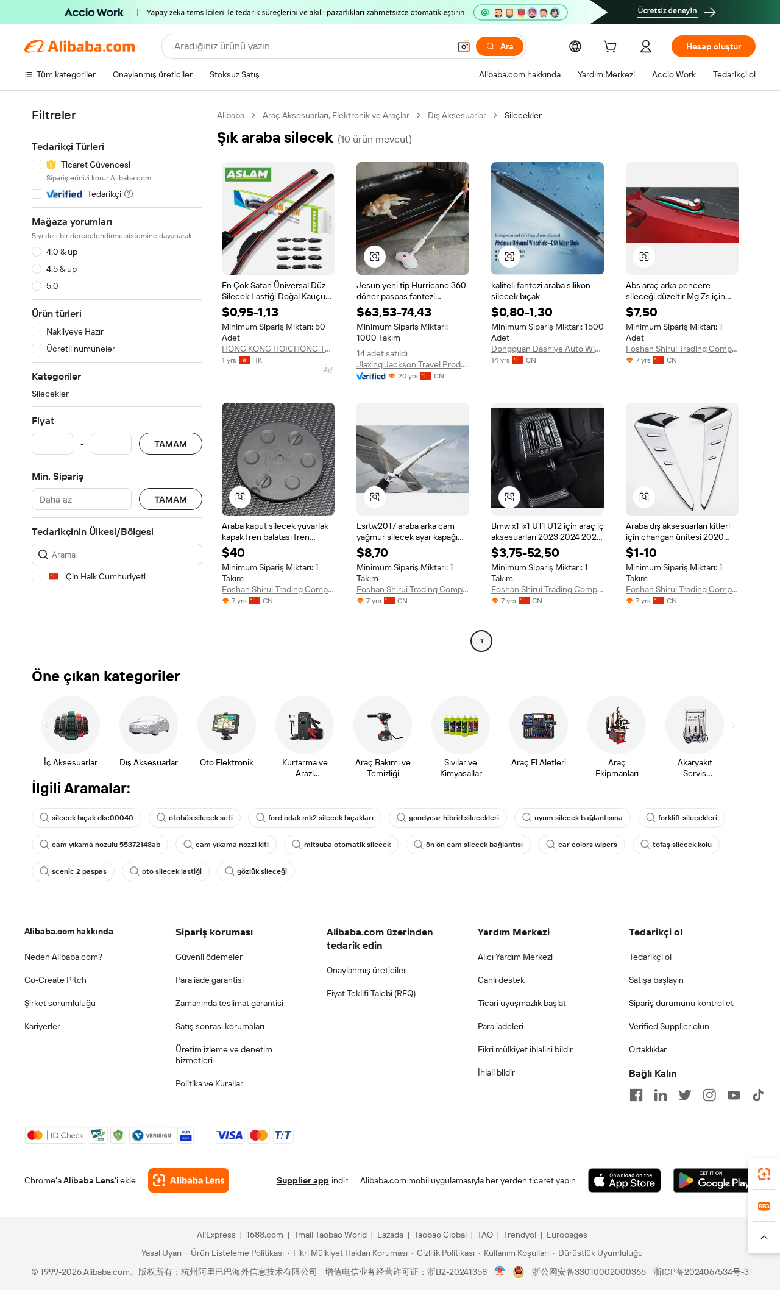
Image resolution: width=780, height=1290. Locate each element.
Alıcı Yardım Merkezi (515, 957)
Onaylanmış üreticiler (366, 970)
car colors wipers (587, 844)
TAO (485, 1234)
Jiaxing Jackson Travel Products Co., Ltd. (412, 364)
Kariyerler (42, 1026)
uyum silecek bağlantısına (578, 817)
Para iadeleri (500, 1026)
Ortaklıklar (648, 1049)
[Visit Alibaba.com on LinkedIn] (660, 1095)
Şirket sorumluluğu (60, 1003)
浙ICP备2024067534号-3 (701, 1272)
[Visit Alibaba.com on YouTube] (733, 1095)
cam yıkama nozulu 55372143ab (106, 844)
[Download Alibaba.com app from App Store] (624, 1180)
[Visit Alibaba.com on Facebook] (636, 1095)
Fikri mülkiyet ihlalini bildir (525, 1049)
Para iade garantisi (210, 980)
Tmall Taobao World (330, 1234)
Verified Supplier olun (669, 1026)
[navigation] (117, 379)
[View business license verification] (500, 1272)
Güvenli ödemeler (209, 957)
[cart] (612, 48)
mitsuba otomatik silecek (347, 844)
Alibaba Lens (89, 1180)
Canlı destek (501, 980)
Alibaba (230, 115)
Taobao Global (440, 1234)
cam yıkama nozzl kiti (232, 844)
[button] (463, 46)
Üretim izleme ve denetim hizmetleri (224, 1054)
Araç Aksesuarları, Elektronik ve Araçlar (336, 115)
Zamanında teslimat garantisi (229, 1003)
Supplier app (303, 1180)
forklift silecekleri (687, 817)
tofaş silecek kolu (682, 844)
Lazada (390, 1234)
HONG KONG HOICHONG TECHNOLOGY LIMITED (278, 348)
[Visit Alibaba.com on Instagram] (709, 1095)
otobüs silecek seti (201, 817)
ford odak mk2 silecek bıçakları (321, 817)
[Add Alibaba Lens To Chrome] (188, 1180)
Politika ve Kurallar (209, 1083)
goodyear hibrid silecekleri (454, 817)
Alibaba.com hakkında (68, 931)
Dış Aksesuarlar (457, 115)
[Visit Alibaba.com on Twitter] (685, 1095)
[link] (764, 1174)
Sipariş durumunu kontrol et (681, 1003)
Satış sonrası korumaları (220, 1026)
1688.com (264, 1234)
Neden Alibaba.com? (63, 957)
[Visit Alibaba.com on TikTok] (758, 1095)
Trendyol (519, 1234)
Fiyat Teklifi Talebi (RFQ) (371, 993)
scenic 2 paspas (79, 871)
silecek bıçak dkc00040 (92, 817)
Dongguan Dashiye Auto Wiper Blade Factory (547, 348)
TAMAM (170, 444)
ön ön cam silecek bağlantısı (474, 844)
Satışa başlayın (656, 980)
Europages (567, 1234)
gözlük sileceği (262, 871)
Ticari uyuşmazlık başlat (522, 1003)
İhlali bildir (496, 1072)
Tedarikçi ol (650, 957)
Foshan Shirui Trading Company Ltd (682, 348)
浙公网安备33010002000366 (589, 1272)
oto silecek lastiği (172, 871)
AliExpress (216, 1234)
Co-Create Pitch (55, 980)
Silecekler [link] (523, 115)
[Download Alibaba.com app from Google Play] (714, 1180)
